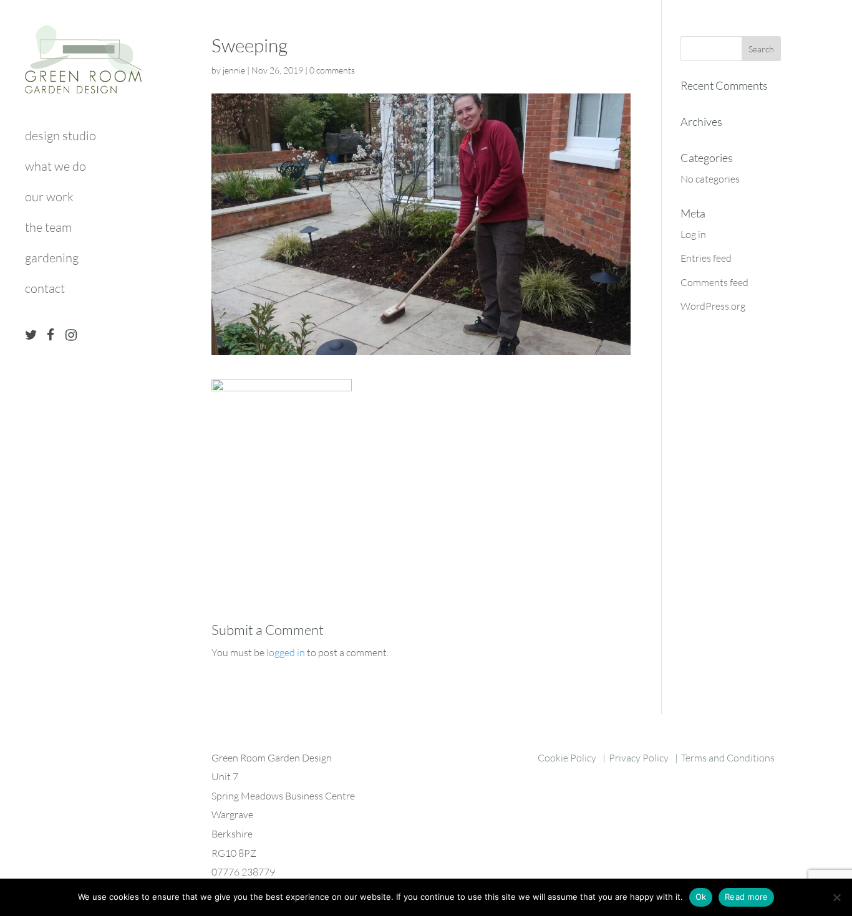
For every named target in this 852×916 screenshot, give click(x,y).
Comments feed (714, 282)
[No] (836, 897)
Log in (693, 234)
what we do (55, 168)
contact (45, 290)
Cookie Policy (567, 757)
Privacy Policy (639, 757)
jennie (234, 70)
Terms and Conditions (728, 757)
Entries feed (706, 258)
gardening (52, 259)
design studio (60, 137)
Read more (746, 897)
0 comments (332, 70)
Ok (701, 897)
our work (49, 198)
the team (48, 229)
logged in (285, 652)
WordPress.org (712, 306)
